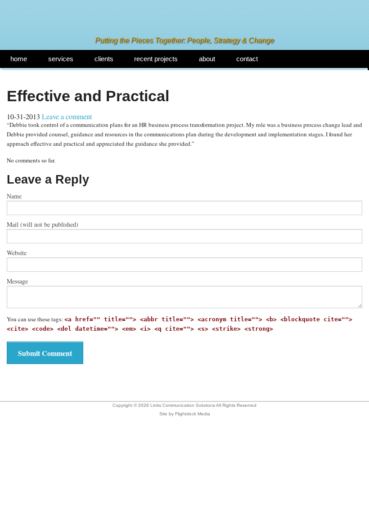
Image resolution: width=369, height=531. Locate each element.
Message (17, 281)
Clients (103, 59)
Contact (247, 59)
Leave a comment (67, 116)
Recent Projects (156, 59)
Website (17, 253)
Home (18, 59)
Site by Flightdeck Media (184, 413)
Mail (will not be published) (42, 224)
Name (14, 196)
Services (60, 59)
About (207, 59)
